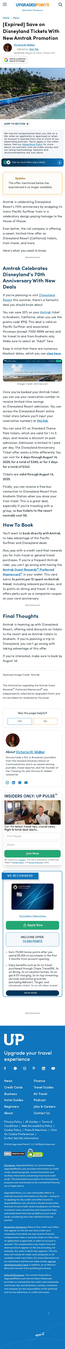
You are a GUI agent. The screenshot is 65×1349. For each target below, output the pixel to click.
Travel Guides (44, 1087)
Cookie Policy (12, 1130)
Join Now (32, 853)
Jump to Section (14, 124)
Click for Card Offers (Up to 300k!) (28, 162)
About (8, 1113)
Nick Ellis (34, 49)
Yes (20, 721)
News (16, 18)
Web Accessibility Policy (36, 1126)
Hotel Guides (13, 1100)
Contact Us (42, 1113)
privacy (22, 860)
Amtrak (45, 312)
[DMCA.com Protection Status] (14, 1154)
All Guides (31, 1122)
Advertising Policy (32, 144)
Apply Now (35, 925)
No (45, 721)
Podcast (40, 1100)
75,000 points (32, 941)
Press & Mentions (36, 1130)
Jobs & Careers (44, 1106)
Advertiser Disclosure (32, 10)
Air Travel (40, 1094)
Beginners (11, 1106)
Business (10, 1094)
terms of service (36, 863)
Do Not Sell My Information (21, 1138)
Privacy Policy (13, 1122)
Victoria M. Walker (24, 45)
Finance (39, 1081)
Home (6, 18)
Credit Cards (13, 1087)
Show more (30, 993)
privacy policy (18, 863)
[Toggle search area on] (60, 5)
